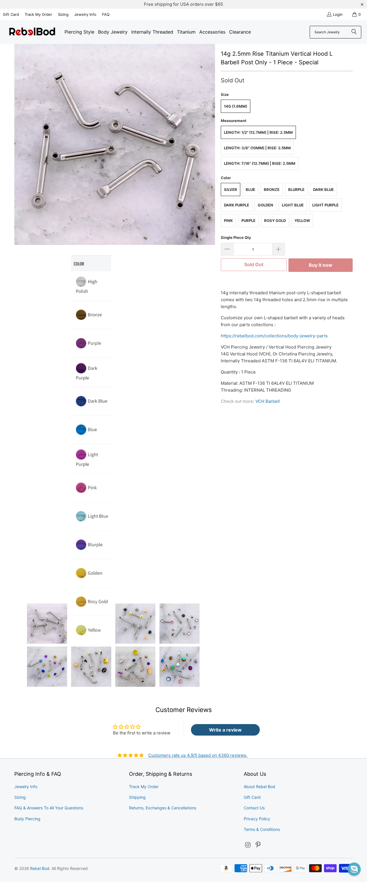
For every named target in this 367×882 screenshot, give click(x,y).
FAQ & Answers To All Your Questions (48, 807)
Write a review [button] (225, 730)
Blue (250, 189)
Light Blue (293, 205)
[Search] (354, 32)
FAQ (106, 14)
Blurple (296, 189)
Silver (230, 189)
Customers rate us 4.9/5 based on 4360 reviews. (197, 755)
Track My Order (38, 14)
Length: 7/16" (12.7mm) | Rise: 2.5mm (259, 163)
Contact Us (254, 807)
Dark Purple (236, 205)
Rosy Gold (275, 220)
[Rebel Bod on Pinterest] (258, 845)
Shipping (137, 797)
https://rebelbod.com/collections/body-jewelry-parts (274, 336)
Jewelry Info (85, 14)
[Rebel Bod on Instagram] (248, 845)
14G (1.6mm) (235, 106)
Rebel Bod (39, 868)
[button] (354, 869)
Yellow (302, 220)
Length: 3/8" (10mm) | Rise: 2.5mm (257, 148)
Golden (265, 205)
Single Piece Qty (236, 237)
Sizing (63, 14)
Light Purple (325, 205)
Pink (228, 220)
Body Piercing (27, 818)
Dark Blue (323, 189)
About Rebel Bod (259, 786)
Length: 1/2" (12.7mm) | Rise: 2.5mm (258, 132)
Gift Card (11, 14)
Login (338, 14)
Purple (248, 220)
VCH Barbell (267, 401)
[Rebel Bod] (32, 32)
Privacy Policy (257, 818)
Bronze (272, 189)
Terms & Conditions (262, 829)
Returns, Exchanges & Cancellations (162, 807)
